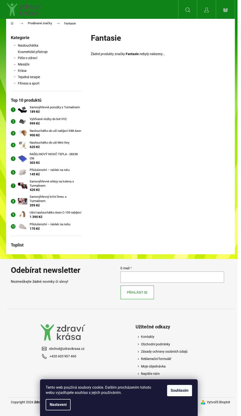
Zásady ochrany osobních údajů (164, 351)
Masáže (23, 64)
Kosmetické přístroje (33, 52)
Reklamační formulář (156, 359)
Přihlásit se (137, 292)
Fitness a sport (29, 83)
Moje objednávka (153, 366)
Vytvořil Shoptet (218, 402)
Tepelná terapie (29, 77)
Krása (22, 71)
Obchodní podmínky (155, 344)
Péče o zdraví (27, 58)
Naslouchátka (28, 45)
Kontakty (147, 337)
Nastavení (58, 404)
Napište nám (150, 374)
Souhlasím (180, 390)
